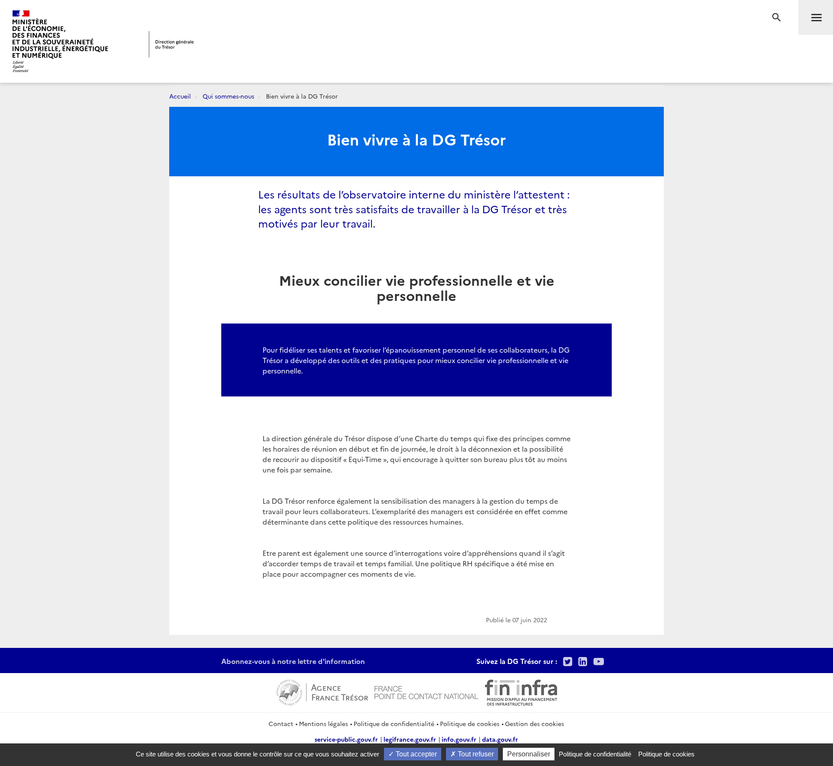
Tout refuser (475, 754)
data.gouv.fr (500, 739)
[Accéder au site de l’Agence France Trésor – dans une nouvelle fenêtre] (322, 691)
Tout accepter (415, 754)
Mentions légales (323, 723)
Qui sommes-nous (228, 96)
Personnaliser (528, 754)
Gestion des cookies (534, 723)
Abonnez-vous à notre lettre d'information (293, 660)
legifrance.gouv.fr (410, 739)
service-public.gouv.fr (346, 739)
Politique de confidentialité (394, 723)
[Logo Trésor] (171, 44)
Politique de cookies (469, 723)
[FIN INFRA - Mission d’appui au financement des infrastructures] (521, 691)
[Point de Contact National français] (426, 691)
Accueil (180, 96)
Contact (281, 723)
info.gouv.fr (459, 739)
